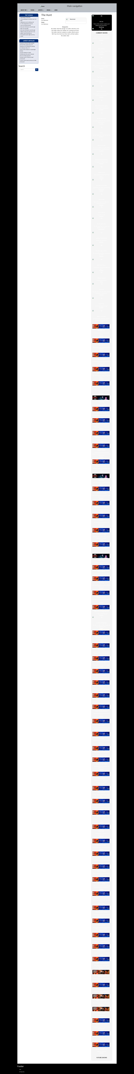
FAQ (20, 1069)
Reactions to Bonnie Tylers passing (27, 43)
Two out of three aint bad (25, 25)
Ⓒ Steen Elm (21, 1071)
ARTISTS (40, 10)
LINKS (55, 10)
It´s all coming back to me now (26, 23)
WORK (32, 10)
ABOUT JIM (24, 10)
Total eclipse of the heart (25, 17)
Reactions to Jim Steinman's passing (27, 46)
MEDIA (49, 10)
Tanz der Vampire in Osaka (25, 52)
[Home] (43, 6)
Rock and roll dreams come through (27, 26)
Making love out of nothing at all (27, 22)
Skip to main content (22, 0)
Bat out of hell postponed (25, 55)
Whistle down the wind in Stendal (27, 54)
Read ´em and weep (24, 28)
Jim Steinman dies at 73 (25, 47)
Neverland (72, 19)
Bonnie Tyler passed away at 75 (26, 44)
